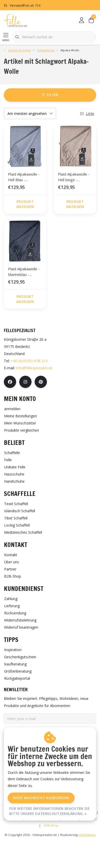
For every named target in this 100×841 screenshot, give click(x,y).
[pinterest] (41, 382)
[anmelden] (81, 20)
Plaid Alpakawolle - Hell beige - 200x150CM (73, 178)
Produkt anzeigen (25, 204)
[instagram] (25, 382)
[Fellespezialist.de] (15, 20)
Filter (52, 94)
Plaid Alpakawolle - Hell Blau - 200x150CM (23, 178)
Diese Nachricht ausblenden (41, 797)
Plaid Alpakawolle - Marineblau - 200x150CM (23, 272)
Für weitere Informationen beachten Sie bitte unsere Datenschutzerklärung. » (49, 811)
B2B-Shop (51, 825)
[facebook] (10, 382)
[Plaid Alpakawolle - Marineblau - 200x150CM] (25, 241)
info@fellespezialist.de (34, 367)
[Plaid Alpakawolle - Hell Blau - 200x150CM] (25, 146)
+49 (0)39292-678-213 (29, 360)
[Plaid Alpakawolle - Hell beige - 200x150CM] (75, 146)
